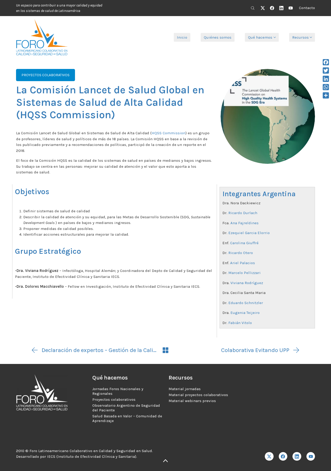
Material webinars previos (192, 400)
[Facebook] (272, 8)
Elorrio (264, 232)
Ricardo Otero (240, 252)
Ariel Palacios (242, 263)
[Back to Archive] (165, 350)
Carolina (238, 243)
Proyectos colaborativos (114, 399)
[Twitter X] (263, 8)
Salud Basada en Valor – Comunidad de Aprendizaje (127, 418)
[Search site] (252, 8)
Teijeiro (253, 312)
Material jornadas (185, 388)
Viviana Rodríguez (247, 282)
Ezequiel (236, 232)
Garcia (251, 232)
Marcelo (236, 272)
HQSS (157, 133)
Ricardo (235, 212)
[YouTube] (291, 8)
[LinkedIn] (281, 8)
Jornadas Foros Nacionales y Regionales (117, 391)
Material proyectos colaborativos (198, 394)
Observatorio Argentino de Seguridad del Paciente (126, 407)
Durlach (250, 212)
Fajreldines (248, 223)
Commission (174, 133)
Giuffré (252, 243)
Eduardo (236, 302)
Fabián (235, 322)
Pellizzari (252, 272)
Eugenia (238, 312)
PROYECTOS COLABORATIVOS (45, 75)
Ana (234, 223)
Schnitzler (253, 302)
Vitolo (247, 322)
